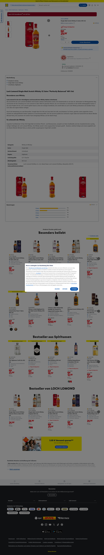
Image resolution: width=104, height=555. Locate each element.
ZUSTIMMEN (74, 289)
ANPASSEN (64, 289)
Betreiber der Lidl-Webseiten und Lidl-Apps (38, 268)
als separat (38, 273)
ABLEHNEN (57, 289)
